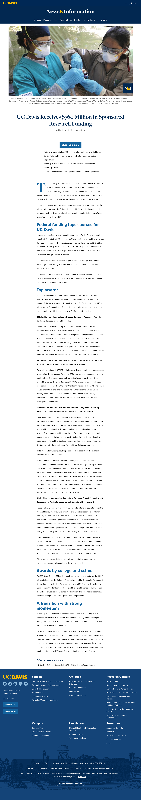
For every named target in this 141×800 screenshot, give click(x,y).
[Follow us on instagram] (10, 684)
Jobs (109, 742)
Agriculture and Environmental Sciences (82, 682)
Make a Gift (10, 711)
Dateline (77, 19)
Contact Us (10, 704)
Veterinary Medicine (77, 738)
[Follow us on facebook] (5, 684)
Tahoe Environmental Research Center (120, 710)
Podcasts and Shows (63, 19)
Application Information (116, 735)
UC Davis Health (76, 734)
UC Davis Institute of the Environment (117, 716)
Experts (104, 19)
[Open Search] (130, 3)
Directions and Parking (41, 731)
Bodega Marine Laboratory (118, 685)
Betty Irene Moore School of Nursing (47, 681)
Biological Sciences (77, 687)
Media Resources (91, 19)
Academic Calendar (115, 727)
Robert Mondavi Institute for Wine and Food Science (121, 703)
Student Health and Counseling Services (82, 729)
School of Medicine (40, 696)
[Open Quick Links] (135, 3)
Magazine (47, 19)
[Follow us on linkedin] (15, 684)
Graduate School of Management (46, 685)
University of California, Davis (47, 763)
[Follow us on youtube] (26, 684)
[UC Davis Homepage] (10, 3)
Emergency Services (40, 735)
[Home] (15, 677)
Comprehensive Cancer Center (120, 688)
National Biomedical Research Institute (119, 697)
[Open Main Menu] (125, 3)
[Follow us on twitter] (20, 684)
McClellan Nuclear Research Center (122, 692)
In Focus (37, 19)
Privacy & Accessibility (59, 768)
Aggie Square (112, 681)
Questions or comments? (37, 768)
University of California (103, 768)
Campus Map (37, 727)
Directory (110, 731)
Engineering (74, 691)
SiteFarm (82, 776)
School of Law (38, 692)
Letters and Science (77, 695)
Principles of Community (81, 768)
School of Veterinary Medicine (45, 700)
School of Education (40, 688)
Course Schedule (114, 739)
